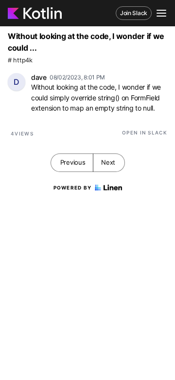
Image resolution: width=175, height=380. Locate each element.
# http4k (20, 60)
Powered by (72, 187)
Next (108, 162)
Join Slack (133, 13)
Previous (73, 162)
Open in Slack (144, 132)
